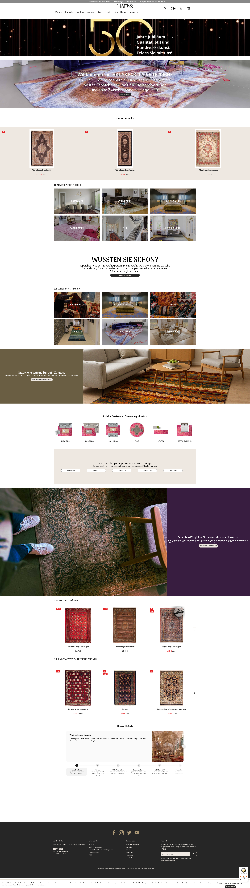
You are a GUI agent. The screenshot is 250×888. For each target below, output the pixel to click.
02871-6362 (58, 849)
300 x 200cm (89, 441)
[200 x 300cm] (89, 429)
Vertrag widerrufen (95, 847)
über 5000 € (173, 470)
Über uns (128, 850)
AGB (90, 855)
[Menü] (247, 868)
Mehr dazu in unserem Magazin (41, 380)
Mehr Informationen (38, 885)
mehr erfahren (125, 275)
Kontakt (92, 844)
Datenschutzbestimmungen (179, 858)
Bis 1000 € (96, 470)
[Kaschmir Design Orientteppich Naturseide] (172, 688)
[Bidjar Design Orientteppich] (172, 625)
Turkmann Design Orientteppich (78, 647)
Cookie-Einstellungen (132, 844)
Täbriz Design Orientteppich (41, 170)
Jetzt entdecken (125, 94)
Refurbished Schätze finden (208, 546)
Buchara (125, 709)
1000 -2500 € (121, 470)
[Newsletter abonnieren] (193, 854)
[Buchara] (125, 688)
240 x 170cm (65, 441)
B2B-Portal (129, 858)
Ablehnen (221, 883)
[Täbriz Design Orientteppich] (42, 148)
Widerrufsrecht (94, 852)
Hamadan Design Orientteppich (78, 709)
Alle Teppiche (71, 470)
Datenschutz (129, 852)
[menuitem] (166, 8)
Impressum (129, 855)
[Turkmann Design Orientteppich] (78, 625)
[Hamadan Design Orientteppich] (78, 688)
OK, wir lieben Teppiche (235, 883)
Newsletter (128, 847)
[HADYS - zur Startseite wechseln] (125, 6)
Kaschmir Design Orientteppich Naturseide (171, 709)
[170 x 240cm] (65, 429)
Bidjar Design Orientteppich (171, 647)
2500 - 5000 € (147, 470)
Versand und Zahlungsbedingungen (101, 850)
